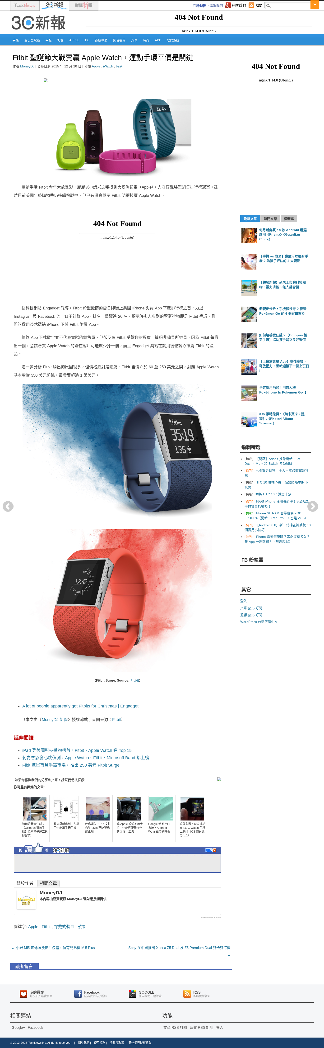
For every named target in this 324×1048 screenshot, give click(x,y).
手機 (16, 40)
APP (158, 40)
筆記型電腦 (32, 40)
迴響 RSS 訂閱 (201, 1027)
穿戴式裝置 (64, 927)
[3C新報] (39, 32)
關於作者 (24, 883)
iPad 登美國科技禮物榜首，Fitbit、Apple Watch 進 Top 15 (77, 750)
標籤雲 (289, 219)
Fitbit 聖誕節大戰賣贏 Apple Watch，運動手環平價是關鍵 (103, 58)
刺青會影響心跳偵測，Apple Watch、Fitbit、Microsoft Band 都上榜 (85, 757)
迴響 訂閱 (251, 615)
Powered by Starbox (211, 917)
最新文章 (250, 219)
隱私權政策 (117, 1042)
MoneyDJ (27, 66)
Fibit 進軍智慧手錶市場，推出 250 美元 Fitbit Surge (71, 765)
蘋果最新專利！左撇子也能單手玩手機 (66, 826)
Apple (74, 40)
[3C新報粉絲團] (52, 854)
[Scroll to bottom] (314, 4)
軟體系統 (173, 40)
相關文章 (48, 883)
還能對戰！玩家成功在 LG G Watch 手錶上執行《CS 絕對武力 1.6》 (192, 829)
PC (87, 40)
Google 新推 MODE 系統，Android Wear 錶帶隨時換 (160, 827)
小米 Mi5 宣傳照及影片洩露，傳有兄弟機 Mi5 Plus (53, 948)
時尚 (146, 40)
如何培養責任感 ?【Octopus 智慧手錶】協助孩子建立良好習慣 (35, 829)
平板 (49, 40)
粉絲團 (201, 6)
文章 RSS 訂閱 (175, 1027)
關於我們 (83, 1042)
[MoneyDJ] (26, 908)
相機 (60, 40)
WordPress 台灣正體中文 (259, 622)
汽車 (134, 40)
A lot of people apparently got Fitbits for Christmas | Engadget (80, 706)
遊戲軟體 (101, 40)
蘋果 (82, 927)
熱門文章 (270, 219)
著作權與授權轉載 (140, 1042)
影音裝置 (119, 40)
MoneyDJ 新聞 (55, 719)
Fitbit (134, 680)
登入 (243, 601)
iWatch (108, 66)
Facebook (35, 1027)
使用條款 (99, 1042)
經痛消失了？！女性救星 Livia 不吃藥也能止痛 (98, 827)
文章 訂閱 (251, 608)
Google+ (18, 1027)
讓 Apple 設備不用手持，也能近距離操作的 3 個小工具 (130, 827)
